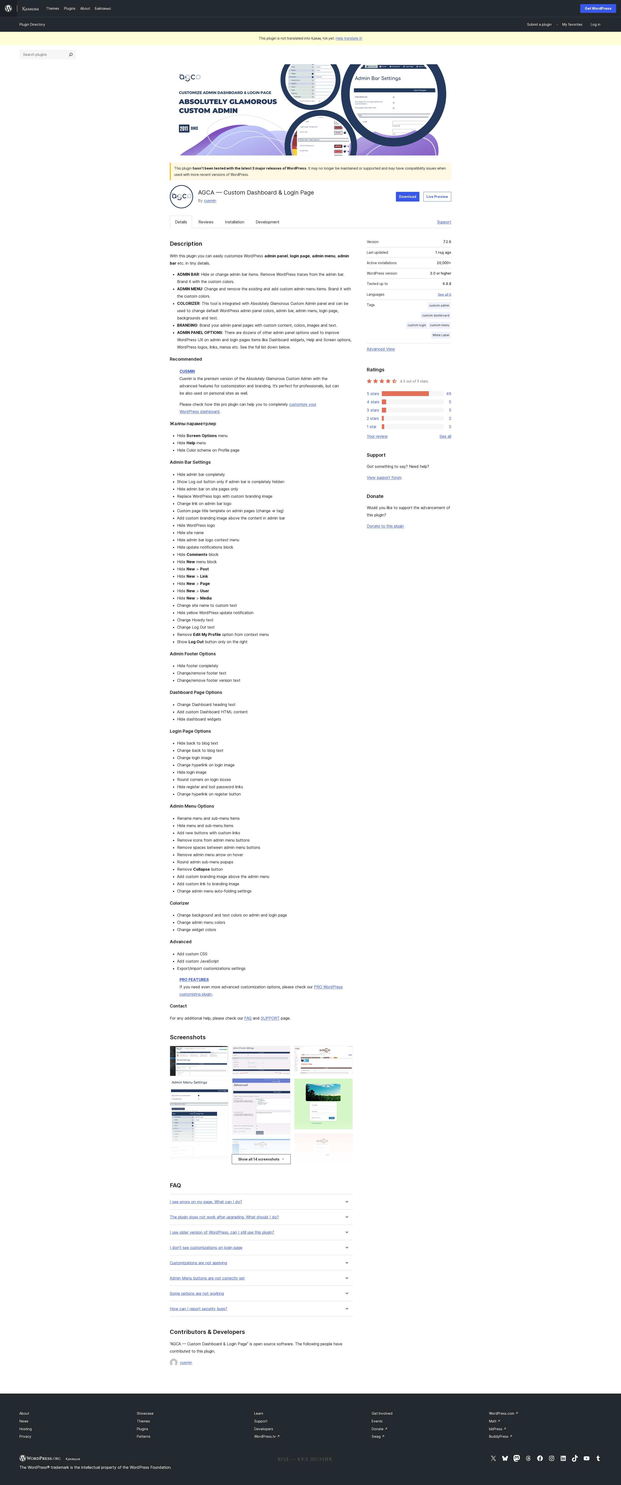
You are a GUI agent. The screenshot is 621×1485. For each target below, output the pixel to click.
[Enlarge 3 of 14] (221, 1152)
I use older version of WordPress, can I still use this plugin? (222, 1232)
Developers (263, 1429)
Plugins (142, 1429)
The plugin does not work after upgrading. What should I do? (224, 1217)
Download (407, 197)
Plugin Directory (32, 24)
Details (181, 221)
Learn (258, 1413)
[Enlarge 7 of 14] (283, 1145)
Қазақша (73, 1459)
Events (377, 1421)
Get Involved (382, 1413)
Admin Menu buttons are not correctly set (207, 1278)
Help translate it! (349, 38)
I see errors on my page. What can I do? (206, 1202)
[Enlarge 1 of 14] (221, 1052)
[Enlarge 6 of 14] (283, 1084)
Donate (380, 1429)
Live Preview (437, 197)
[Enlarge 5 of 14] (283, 1052)
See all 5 (444, 294)
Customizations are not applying (198, 1263)
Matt (494, 1421)
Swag (378, 1436)
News (23, 1421)
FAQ (248, 1018)
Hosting (25, 1429)
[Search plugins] (71, 54)
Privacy (25, 1436)
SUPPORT (270, 1018)
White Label (441, 335)
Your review (377, 436)
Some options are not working (197, 1293)
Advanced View (381, 349)
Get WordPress (598, 8)
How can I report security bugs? (198, 1308)
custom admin (439, 305)
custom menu (439, 325)
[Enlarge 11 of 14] (346, 1085)
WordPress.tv (267, 1436)
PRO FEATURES (194, 979)
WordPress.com (503, 1413)
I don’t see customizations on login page (206, 1247)
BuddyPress (501, 1436)
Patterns (143, 1436)
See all (445, 436)
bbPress (498, 1429)
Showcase (145, 1413)
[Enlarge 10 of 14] (346, 1052)
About (24, 1413)
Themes (143, 1421)
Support (444, 221)
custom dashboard (435, 315)
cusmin (210, 200)
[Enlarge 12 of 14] (346, 1139)
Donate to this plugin (385, 526)
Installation (234, 221)
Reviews (205, 221)
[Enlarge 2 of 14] (221, 1086)
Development (267, 221)
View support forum (384, 477)
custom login (417, 325)
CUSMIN (187, 371)
